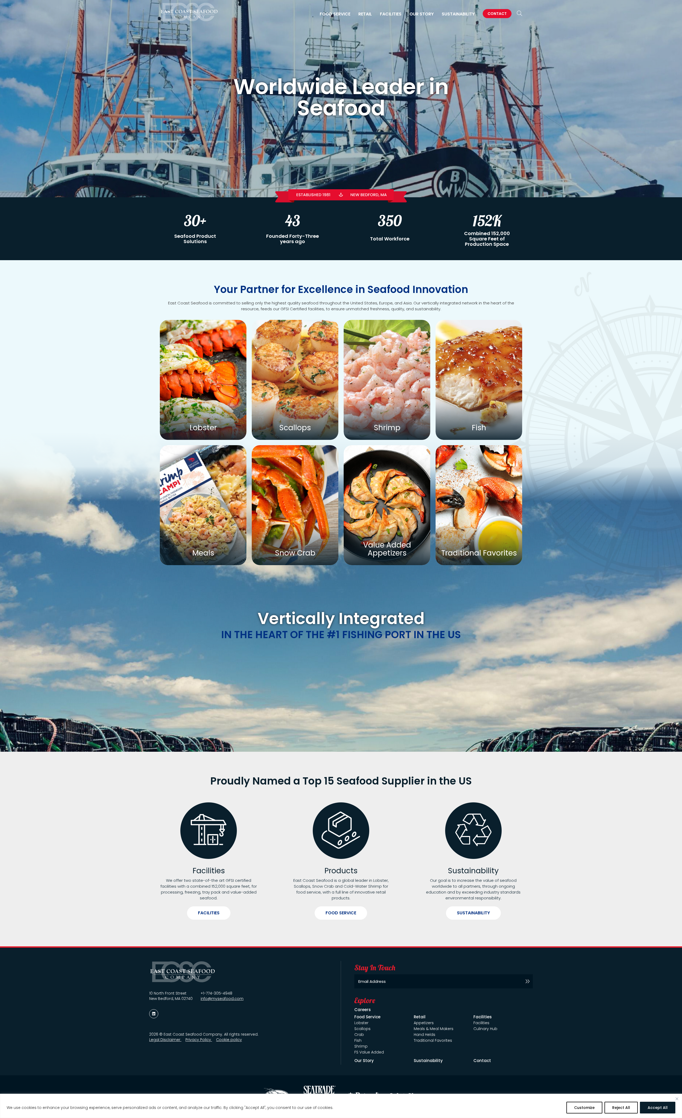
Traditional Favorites (433, 1040)
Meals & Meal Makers (433, 1028)
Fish (358, 1040)
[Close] (677, 1098)
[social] (153, 1013)
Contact (497, 13)
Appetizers (424, 1022)
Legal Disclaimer (165, 1039)
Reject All (621, 1107)
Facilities (209, 913)
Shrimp (361, 1046)
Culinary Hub (485, 1028)
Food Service (341, 913)
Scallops (362, 1028)
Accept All (658, 1107)
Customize (584, 1107)
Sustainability (458, 14)
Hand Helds (424, 1034)
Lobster (361, 1022)
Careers (362, 1009)
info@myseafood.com (222, 998)
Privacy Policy (198, 1039)
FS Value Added (369, 1052)
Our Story (421, 14)
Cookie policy (229, 1039)
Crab (359, 1034)
